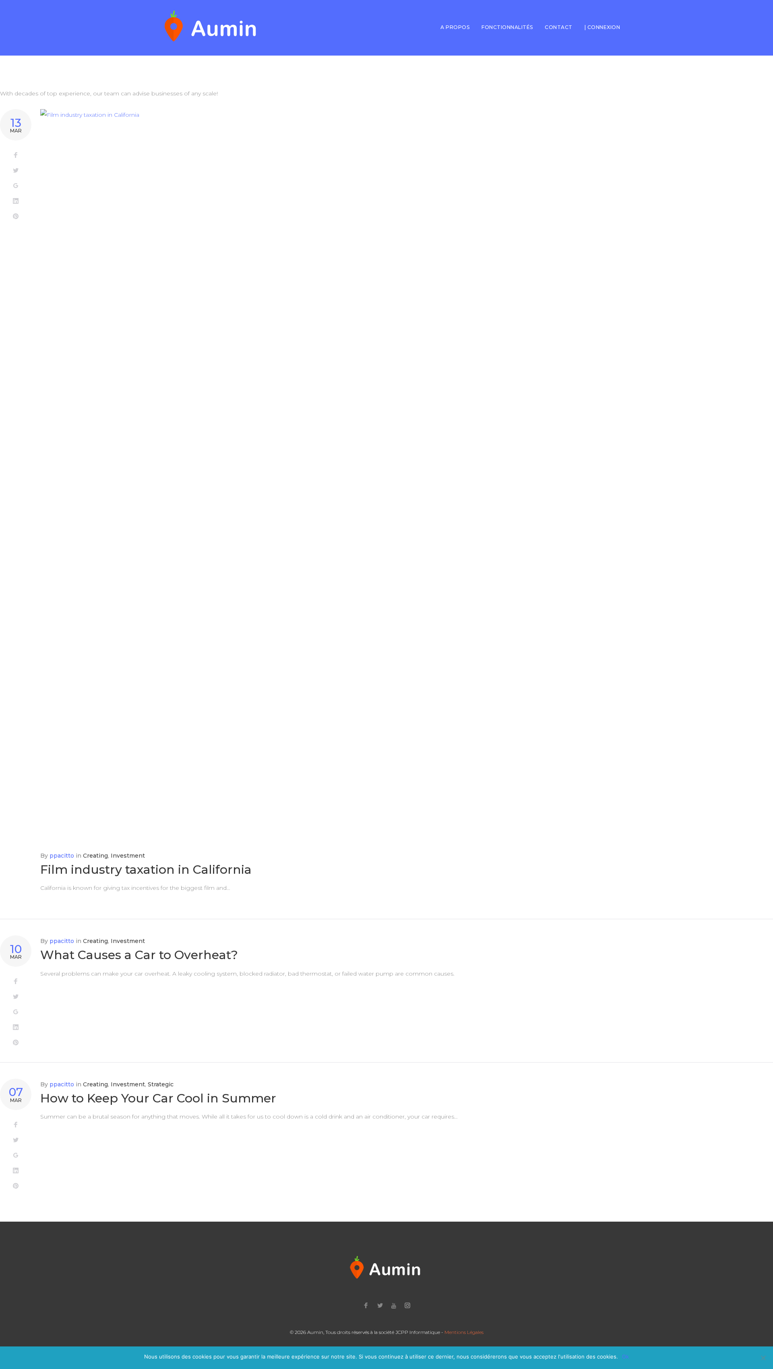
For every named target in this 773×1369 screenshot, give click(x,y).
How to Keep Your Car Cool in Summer (158, 1098)
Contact (558, 27)
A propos (454, 27)
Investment (128, 855)
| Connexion (602, 27)
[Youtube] (393, 1306)
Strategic (161, 1084)
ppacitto (62, 855)
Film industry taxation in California (146, 869)
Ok (625, 1356)
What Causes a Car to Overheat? (139, 954)
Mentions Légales (464, 1332)
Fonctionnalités (507, 27)
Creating (95, 855)
